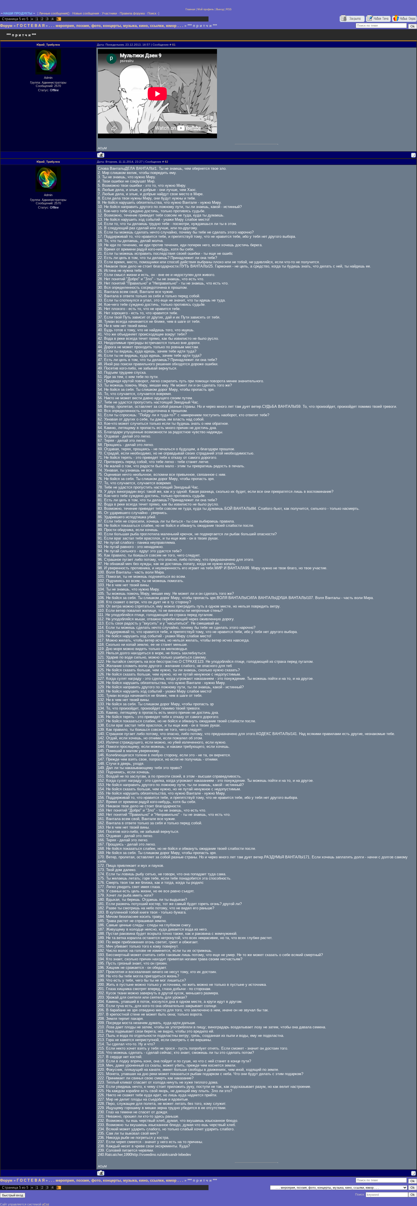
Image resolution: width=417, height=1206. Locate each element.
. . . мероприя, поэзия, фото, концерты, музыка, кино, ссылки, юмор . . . (116, 26)
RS (228, 9)
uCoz (45, 1204)
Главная (190, 9)
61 (174, 44)
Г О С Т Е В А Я (31, 26)
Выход (220, 9)
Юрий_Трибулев (48, 44)
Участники (109, 13)
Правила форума (132, 13)
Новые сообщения (85, 13)
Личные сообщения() (54, 13)
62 (166, 161)
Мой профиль (205, 9)
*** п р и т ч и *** (202, 26)
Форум (6, 26)
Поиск (152, 13)
